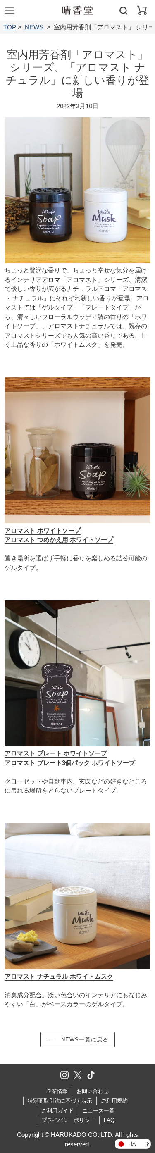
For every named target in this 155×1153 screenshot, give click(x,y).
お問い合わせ (92, 1091)
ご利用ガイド (57, 1111)
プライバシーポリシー (68, 1120)
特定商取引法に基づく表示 (60, 1101)
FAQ (109, 1120)
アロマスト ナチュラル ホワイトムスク (59, 976)
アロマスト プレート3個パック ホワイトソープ (70, 762)
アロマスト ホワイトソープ (43, 530)
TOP (9, 27)
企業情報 (57, 1091)
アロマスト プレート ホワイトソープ (56, 753)
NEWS (34, 27)
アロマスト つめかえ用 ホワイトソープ (59, 539)
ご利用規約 (114, 1101)
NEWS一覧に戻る (83, 1039)
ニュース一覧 (98, 1111)
